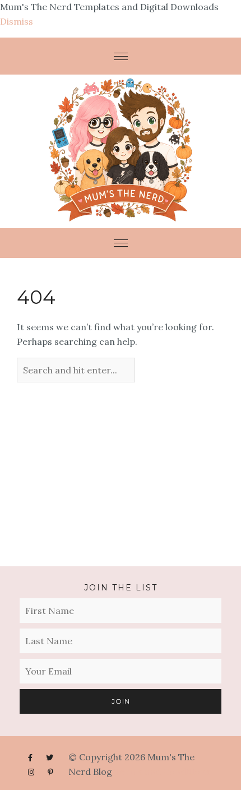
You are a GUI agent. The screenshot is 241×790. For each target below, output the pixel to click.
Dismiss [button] (16, 21)
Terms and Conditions (162, 771)
